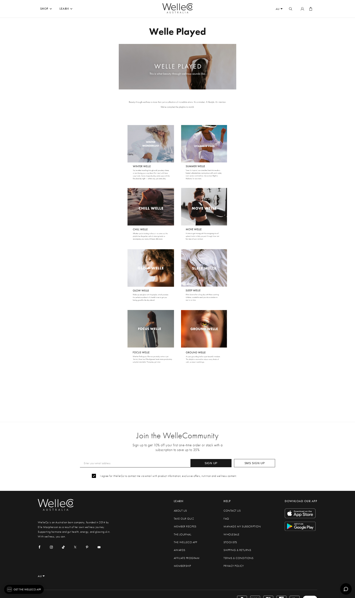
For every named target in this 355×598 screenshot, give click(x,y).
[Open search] (290, 9)
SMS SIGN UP (254, 463)
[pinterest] (87, 547)
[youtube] (99, 547)
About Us (180, 510)
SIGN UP (211, 463)
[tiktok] (63, 547)
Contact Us (232, 510)
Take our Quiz (184, 518)
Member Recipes (185, 526)
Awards (179, 550)
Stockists (230, 542)
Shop (44, 8)
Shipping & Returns (237, 550)
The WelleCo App (185, 542)
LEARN (64, 8)
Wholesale (232, 534)
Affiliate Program (187, 558)
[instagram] (51, 547)
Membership (182, 566)
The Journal (182, 534)
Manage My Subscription (242, 526)
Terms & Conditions (238, 558)
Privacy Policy (234, 566)
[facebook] (39, 547)
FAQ (226, 518)
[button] (24, 589)
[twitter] (75, 547)
